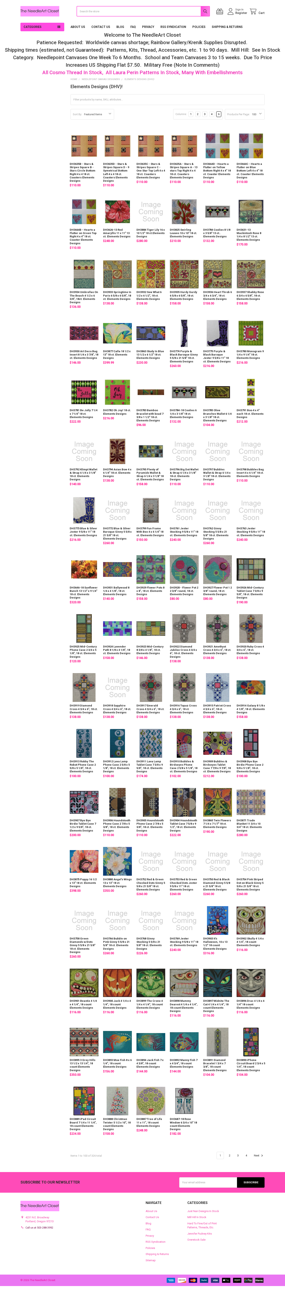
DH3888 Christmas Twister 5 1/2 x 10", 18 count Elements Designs (117, 1124)
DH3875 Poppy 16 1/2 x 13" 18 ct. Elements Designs (83, 883)
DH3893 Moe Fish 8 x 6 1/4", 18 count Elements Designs (117, 1063)
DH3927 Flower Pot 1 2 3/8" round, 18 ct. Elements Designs (217, 591)
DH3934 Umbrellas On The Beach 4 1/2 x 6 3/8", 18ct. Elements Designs (84, 297)
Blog (120, 27)
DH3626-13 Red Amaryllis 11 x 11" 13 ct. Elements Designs (116, 233)
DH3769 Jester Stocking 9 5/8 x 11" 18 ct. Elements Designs (184, 942)
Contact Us (100, 27)
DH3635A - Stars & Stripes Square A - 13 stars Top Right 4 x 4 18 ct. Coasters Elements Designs (183, 170)
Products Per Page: (238, 114)
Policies (199, 27)
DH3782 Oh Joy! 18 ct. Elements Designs (117, 412)
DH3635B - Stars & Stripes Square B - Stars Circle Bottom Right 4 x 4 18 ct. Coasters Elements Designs (82, 172)
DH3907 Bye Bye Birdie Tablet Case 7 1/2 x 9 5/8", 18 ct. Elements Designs (83, 825)
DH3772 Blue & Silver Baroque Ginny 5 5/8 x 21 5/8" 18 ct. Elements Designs (117, 533)
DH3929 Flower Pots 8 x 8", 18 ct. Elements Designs (150, 591)
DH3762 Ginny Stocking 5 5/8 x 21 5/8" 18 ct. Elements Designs (215, 533)
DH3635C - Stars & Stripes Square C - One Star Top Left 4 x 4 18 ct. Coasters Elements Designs (150, 170)
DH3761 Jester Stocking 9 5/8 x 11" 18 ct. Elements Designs (184, 532)
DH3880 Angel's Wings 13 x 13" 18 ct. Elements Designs (117, 883)
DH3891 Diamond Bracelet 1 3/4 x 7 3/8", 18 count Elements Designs (215, 1065)
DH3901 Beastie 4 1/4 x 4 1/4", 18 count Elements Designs (83, 1004)
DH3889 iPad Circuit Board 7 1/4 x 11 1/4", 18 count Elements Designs (83, 1124)
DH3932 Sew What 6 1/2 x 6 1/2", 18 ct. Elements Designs (148, 296)
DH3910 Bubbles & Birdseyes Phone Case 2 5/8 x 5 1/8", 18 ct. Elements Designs (183, 766)
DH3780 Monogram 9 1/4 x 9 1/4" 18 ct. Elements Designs (250, 355)
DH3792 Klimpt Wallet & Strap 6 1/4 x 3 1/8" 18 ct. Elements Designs (83, 474)
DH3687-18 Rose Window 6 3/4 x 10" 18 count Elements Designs (183, 1124)
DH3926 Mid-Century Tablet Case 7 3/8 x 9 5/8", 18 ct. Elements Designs (250, 592)
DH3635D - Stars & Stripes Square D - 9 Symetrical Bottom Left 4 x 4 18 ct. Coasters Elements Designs (116, 172)
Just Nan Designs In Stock (203, 1211)
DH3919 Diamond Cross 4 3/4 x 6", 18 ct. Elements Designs (84, 709)
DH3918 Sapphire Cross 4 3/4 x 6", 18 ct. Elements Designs (117, 709)
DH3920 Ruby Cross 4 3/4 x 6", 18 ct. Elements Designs (250, 650)
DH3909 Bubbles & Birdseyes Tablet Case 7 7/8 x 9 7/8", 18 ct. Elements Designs (217, 766)
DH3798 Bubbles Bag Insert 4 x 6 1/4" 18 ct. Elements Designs (250, 473)
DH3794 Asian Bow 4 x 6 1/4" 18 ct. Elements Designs (117, 473)
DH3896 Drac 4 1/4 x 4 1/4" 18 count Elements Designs (250, 1004)
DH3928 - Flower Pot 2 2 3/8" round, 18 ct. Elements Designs (184, 591)
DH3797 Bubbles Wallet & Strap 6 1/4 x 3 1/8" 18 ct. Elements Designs (217, 474)
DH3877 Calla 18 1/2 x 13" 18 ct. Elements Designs (117, 355)
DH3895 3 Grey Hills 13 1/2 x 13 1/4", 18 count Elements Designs (82, 1065)
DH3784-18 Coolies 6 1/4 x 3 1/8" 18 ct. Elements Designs (183, 414)
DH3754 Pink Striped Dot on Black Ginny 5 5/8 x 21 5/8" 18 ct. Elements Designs (250, 884)
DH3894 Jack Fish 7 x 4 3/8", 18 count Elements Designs (150, 1063)
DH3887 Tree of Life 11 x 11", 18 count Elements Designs (149, 1122)
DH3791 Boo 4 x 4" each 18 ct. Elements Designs (250, 414)
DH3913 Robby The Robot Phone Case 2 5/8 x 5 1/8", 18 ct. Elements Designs (83, 766)
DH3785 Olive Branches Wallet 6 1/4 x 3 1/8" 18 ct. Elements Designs (217, 415)
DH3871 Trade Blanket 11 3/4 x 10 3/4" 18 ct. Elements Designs (249, 825)
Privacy (148, 27)
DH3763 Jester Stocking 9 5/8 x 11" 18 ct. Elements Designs (251, 532)
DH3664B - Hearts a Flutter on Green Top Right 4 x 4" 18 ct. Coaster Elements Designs (83, 236)
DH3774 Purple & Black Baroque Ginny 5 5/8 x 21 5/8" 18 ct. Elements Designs (184, 356)
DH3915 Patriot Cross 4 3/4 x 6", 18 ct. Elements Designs (217, 709)
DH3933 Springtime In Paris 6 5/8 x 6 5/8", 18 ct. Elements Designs (117, 296)
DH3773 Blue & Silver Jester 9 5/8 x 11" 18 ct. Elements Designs (83, 532)
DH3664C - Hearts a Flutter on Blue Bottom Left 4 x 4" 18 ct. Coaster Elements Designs (250, 170)
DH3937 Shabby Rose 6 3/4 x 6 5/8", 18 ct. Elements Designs (250, 296)
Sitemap (151, 1260)
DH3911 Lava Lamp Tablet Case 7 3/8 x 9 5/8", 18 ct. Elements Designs (149, 766)
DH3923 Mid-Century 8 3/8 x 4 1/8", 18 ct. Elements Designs (150, 650)
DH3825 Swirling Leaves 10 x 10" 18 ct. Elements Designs (183, 233)
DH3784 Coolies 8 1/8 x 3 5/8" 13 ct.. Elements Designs (216, 233)
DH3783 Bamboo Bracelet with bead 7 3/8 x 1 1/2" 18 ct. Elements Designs (149, 415)
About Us (78, 27)
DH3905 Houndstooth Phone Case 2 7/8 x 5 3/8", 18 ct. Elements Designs (150, 825)
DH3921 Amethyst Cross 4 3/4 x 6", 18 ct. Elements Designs (217, 650)
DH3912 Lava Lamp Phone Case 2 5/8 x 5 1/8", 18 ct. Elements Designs (116, 766)
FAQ (133, 27)
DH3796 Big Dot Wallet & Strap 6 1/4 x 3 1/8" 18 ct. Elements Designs (184, 474)
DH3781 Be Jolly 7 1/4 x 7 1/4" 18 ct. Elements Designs (83, 414)
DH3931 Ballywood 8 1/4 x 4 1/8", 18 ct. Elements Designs (116, 591)
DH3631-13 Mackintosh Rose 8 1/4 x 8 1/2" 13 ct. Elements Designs (249, 235)
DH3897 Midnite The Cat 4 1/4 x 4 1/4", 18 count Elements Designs (216, 1006)
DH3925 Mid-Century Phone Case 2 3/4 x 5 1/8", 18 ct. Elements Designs (83, 651)
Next (257, 1155)
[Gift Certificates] (220, 11)
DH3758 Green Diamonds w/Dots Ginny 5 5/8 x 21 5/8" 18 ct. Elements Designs (82, 945)
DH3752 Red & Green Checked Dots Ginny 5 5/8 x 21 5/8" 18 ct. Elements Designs (150, 884)
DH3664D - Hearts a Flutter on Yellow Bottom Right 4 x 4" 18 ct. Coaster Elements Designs (217, 170)
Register (241, 13)
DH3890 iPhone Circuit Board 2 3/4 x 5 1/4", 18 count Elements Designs (251, 1065)
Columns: (181, 114)
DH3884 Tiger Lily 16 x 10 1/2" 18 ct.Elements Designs (150, 233)
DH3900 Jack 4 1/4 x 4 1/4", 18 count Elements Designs (117, 1004)
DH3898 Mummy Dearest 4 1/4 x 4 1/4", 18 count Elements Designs (184, 1006)
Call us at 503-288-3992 (39, 1227)
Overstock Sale (196, 1239)
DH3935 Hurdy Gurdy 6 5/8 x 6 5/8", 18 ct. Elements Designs (183, 296)
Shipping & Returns (227, 27)
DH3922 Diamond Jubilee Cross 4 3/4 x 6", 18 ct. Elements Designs (183, 651)
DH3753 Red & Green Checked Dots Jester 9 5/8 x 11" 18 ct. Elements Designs (183, 884)
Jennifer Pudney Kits (199, 1233)
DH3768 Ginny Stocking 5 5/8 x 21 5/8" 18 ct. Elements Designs (149, 943)
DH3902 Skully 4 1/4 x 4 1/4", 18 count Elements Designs (250, 942)
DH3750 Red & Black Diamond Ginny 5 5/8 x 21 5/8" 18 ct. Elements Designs (216, 884)
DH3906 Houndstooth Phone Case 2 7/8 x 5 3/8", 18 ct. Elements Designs (116, 825)
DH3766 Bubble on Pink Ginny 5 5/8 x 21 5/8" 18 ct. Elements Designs (116, 943)
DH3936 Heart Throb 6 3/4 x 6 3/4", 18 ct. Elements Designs (217, 296)
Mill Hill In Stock (196, 1217)
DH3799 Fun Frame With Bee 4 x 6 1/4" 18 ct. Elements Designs (150, 532)
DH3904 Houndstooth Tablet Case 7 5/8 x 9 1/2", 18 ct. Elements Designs (183, 825)
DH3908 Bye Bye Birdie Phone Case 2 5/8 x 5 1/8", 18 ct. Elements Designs (250, 766)
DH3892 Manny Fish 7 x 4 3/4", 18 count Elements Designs (183, 1063)
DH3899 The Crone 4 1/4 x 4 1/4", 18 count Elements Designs (149, 1004)
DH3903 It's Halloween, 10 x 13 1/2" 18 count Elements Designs (215, 943)
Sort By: (77, 114)
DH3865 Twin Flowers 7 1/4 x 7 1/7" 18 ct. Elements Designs (217, 824)
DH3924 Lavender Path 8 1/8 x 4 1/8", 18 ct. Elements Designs (116, 650)
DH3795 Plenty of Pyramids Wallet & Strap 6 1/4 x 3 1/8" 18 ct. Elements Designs (150, 474)
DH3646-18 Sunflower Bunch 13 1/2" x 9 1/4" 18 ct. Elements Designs (84, 592)
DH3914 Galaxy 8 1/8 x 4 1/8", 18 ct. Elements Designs (251, 709)
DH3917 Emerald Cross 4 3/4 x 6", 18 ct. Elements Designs (150, 709)
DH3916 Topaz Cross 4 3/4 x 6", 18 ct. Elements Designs (183, 709)
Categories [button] (33, 27)
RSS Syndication (173, 27)
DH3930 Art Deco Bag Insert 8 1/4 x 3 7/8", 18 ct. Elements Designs (84, 355)
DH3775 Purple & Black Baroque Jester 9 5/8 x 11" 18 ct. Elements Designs (217, 356)
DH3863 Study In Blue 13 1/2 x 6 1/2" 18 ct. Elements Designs (150, 355)
